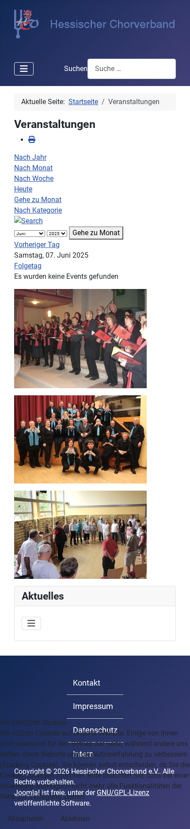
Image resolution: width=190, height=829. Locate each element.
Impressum (93, 706)
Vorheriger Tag (37, 244)
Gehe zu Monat (37, 199)
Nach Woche (33, 178)
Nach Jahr (30, 157)
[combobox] (131, 69)
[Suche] (28, 221)
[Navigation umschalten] (24, 68)
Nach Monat (33, 168)
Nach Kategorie (38, 210)
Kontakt (86, 683)
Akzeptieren (26, 818)
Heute (23, 189)
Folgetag (28, 266)
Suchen (75, 68)
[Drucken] (31, 139)
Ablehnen (75, 818)
